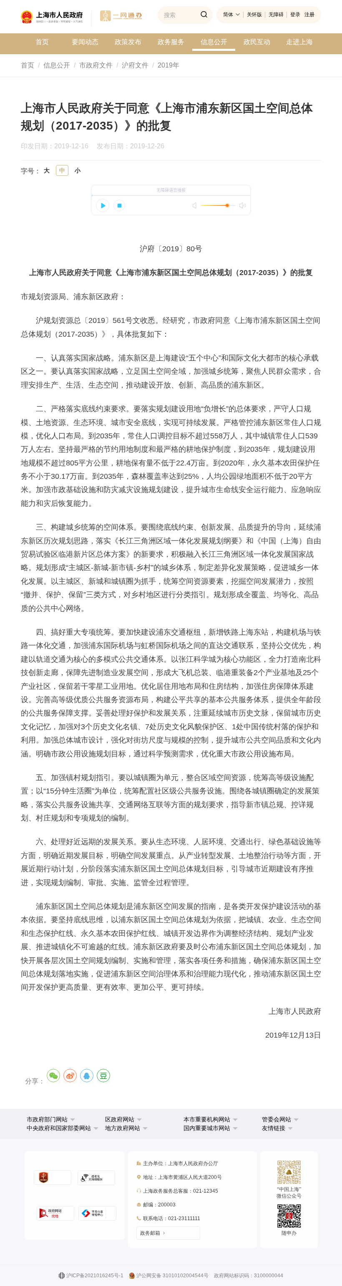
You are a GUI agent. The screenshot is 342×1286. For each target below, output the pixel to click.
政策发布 (128, 41)
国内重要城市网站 (207, 1128)
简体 (228, 15)
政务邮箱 (150, 1233)
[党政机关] (52, 1177)
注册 (309, 15)
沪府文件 (135, 65)
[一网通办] (56, 18)
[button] (51, 1119)
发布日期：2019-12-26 (134, 146)
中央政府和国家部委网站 (59, 1128)
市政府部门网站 (47, 1119)
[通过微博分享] (70, 1075)
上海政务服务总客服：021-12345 (180, 1191)
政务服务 (171, 41)
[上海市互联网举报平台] (55, 1213)
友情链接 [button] (274, 1128)
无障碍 (276, 15)
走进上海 (299, 41)
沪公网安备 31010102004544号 (172, 1275)
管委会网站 (276, 1119)
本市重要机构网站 (207, 1119)
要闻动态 (85, 41)
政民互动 (257, 41)
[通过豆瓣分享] (103, 1075)
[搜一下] (204, 15)
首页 (42, 41)
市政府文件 (96, 65)
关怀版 (254, 15)
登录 (295, 15)
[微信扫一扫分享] (53, 1075)
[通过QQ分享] (86, 1075)
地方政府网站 (122, 1128)
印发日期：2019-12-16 (58, 146)
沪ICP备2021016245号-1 (94, 1275)
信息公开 (214, 41)
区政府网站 (119, 1119)
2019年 (168, 65)
